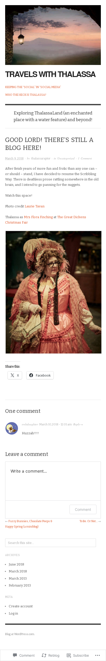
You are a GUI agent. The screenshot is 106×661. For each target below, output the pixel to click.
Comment (83, 509)
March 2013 (18, 578)
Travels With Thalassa (50, 73)
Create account (21, 606)
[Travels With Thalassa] (53, 32)
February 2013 (20, 585)
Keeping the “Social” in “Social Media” (33, 87)
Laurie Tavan (35, 206)
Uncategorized (66, 158)
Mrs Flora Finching (39, 217)
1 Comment (85, 158)
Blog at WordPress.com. (20, 634)
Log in (13, 613)
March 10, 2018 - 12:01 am (55, 424)
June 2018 (16, 564)
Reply (76, 424)
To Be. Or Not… (89, 521)
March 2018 (18, 571)
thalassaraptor (40, 158)
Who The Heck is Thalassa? (25, 95)
